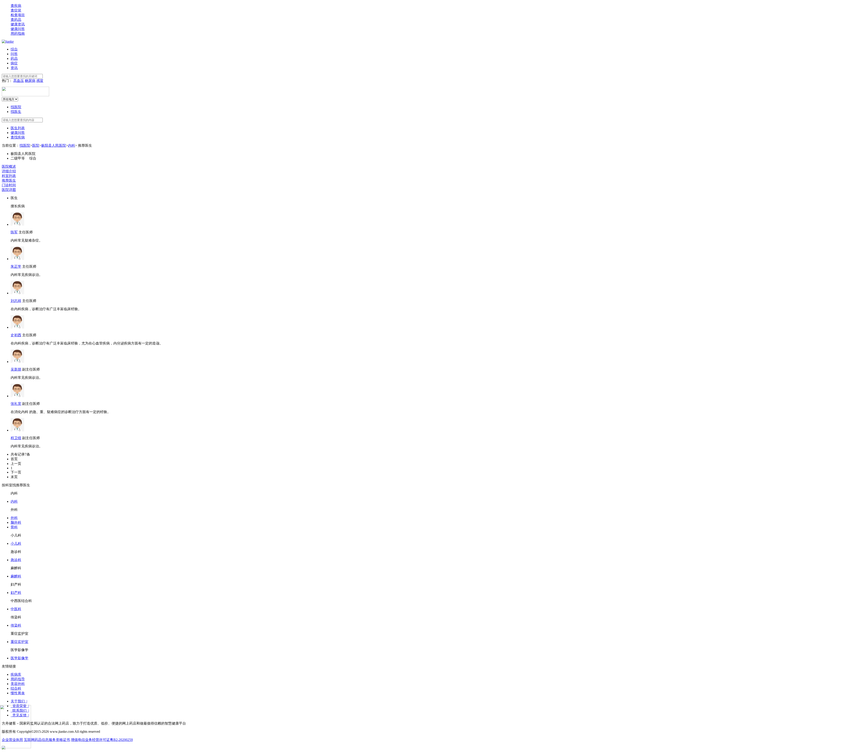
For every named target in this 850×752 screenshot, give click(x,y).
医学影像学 (19, 658)
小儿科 (16, 543)
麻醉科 (16, 576)
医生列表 (18, 128)
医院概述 (9, 166)
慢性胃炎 (18, 693)
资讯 (14, 68)
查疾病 (16, 6)
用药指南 (18, 33)
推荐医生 (9, 180)
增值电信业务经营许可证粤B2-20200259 (102, 740)
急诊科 (16, 560)
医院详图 (9, 190)
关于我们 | (19, 701)
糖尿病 (30, 81)
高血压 (18, 81)
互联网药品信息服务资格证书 (47, 740)
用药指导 (18, 679)
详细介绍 (9, 171)
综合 (14, 49)
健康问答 (18, 29)
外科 (14, 518)
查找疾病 (18, 137)
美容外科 (18, 684)
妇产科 (16, 592)
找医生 (16, 111)
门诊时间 (9, 185)
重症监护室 (19, 642)
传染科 (16, 625)
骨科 (14, 527)
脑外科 (16, 522)
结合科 (16, 688)
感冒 (39, 81)
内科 (71, 145)
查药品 (16, 19)
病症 (14, 63)
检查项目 (18, 15)
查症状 (16, 10)
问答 (14, 54)
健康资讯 (18, 24)
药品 (14, 58)
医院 (35, 145)
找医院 (16, 107)
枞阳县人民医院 (53, 145)
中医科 (16, 609)
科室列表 (9, 176)
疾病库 (16, 674)
